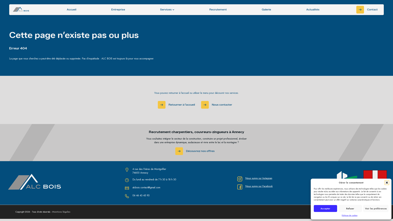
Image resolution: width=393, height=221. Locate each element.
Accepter (325, 208)
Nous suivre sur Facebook (259, 186)
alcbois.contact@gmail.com (146, 187)
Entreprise (118, 9)
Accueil (71, 9)
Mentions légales (61, 211)
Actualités (312, 9)
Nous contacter (222, 104)
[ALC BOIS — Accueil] (21, 10)
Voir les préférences (376, 208)
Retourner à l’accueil (182, 104)
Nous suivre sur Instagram (258, 178)
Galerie (266, 9)
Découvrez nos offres (200, 151)
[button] (386, 182)
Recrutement (218, 9)
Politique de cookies (349, 215)
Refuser (350, 208)
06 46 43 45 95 (141, 195)
